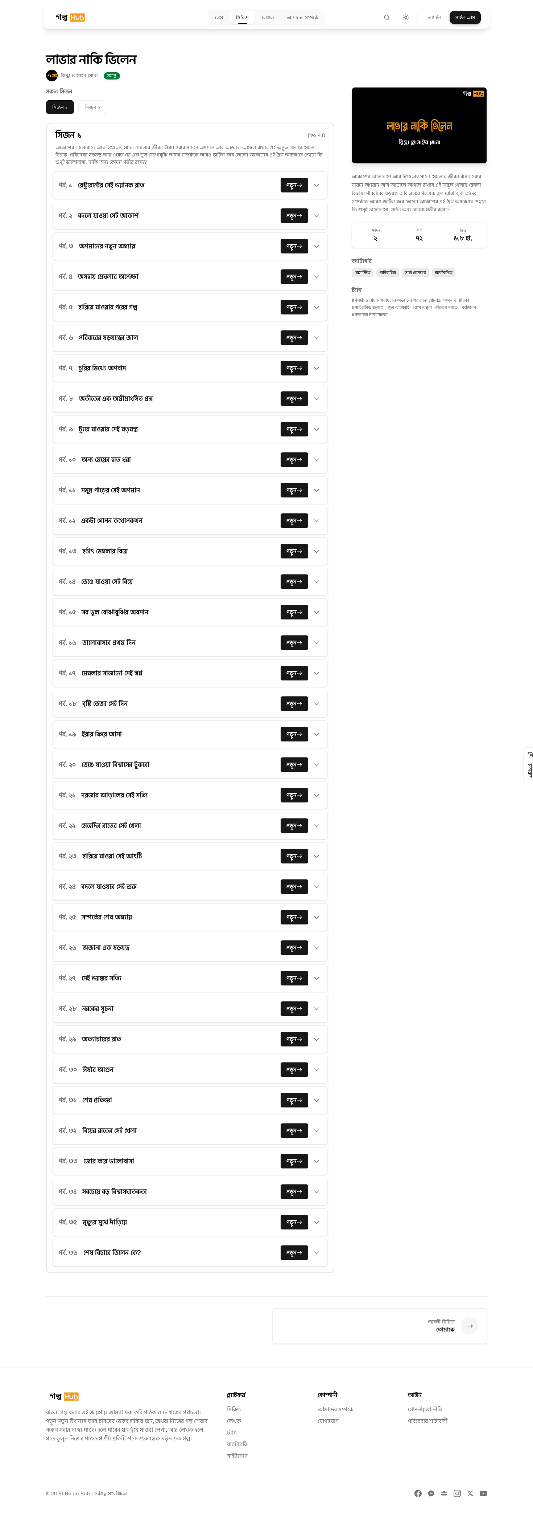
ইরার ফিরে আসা (102, 734)
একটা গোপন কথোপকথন (111, 520)
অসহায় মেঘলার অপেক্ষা (108, 276)
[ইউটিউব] (483, 1493)
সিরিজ (234, 1409)
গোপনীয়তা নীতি (425, 1409)
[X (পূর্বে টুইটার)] (470, 1493)
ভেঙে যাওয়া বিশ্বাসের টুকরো (115, 764)
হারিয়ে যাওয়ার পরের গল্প (107, 307)
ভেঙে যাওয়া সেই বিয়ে (107, 581)
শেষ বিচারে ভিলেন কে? (112, 1252)
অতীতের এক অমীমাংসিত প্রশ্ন (116, 398)
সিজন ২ (92, 107)
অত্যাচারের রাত (101, 1039)
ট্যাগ (232, 1432)
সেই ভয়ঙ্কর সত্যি (101, 978)
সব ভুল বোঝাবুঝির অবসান (115, 612)
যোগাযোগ (328, 1421)
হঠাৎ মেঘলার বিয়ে (105, 551)
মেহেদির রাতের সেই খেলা (111, 825)
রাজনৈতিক (444, 273)
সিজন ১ (60, 107)
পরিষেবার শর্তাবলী (427, 1421)
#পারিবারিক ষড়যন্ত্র (368, 307)
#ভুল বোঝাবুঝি (397, 307)
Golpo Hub (78, 1493)
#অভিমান (467, 307)
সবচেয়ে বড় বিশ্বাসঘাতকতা (114, 1191)
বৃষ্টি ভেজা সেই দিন (105, 703)
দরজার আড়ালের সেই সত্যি (114, 795)
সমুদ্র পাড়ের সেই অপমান (110, 490)
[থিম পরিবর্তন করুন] (405, 17)
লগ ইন (434, 17)
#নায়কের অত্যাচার (396, 300)
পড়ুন (291, 185)
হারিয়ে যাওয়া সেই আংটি (112, 856)
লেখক (234, 1421)
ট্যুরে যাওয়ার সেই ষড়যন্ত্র (108, 429)
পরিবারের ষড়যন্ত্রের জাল (108, 337)
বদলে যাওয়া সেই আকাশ (108, 215)
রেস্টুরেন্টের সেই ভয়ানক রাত (111, 185)
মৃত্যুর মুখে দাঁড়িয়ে (105, 1222)
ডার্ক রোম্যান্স (415, 273)
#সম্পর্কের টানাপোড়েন (370, 315)
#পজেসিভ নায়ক (365, 300)
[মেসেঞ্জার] (431, 1493)
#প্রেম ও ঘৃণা (422, 307)
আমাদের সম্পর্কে (336, 1409)
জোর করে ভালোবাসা (108, 1161)
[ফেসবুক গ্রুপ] (444, 1493)
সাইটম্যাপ (237, 1456)
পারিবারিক (387, 273)
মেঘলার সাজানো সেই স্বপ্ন (112, 673)
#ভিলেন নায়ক (445, 307)
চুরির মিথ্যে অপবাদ (102, 368)
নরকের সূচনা (97, 1008)
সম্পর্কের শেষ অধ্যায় (107, 917)
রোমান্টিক (363, 273)
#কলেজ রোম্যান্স (427, 300)
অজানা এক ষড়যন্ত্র (105, 947)
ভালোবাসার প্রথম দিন (109, 642)
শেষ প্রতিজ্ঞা (97, 1100)
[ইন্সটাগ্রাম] (457, 1493)
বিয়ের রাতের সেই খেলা (109, 1130)
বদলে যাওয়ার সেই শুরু (108, 886)
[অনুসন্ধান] (387, 17)
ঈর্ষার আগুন (98, 1069)
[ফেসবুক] (418, 1493)
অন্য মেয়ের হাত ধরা (106, 459)
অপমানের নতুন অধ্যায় (107, 246)
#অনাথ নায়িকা (456, 300)
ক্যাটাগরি (237, 1444)
